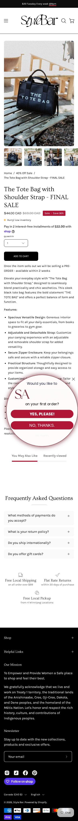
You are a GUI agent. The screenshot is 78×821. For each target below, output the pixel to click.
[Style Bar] (39, 21)
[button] (63, 20)
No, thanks (38, 435)
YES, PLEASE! (39, 414)
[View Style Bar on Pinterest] (35, 773)
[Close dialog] (70, 379)
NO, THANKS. (39, 425)
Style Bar (18, 802)
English (35, 794)
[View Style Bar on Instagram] (7, 773)
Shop (7, 638)
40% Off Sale (24, 173)
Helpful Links (13, 651)
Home (8, 173)
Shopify (42, 802)
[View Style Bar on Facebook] (25, 773)
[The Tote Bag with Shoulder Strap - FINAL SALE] (13, 157)
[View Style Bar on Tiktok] (16, 773)
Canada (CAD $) (13, 794)
